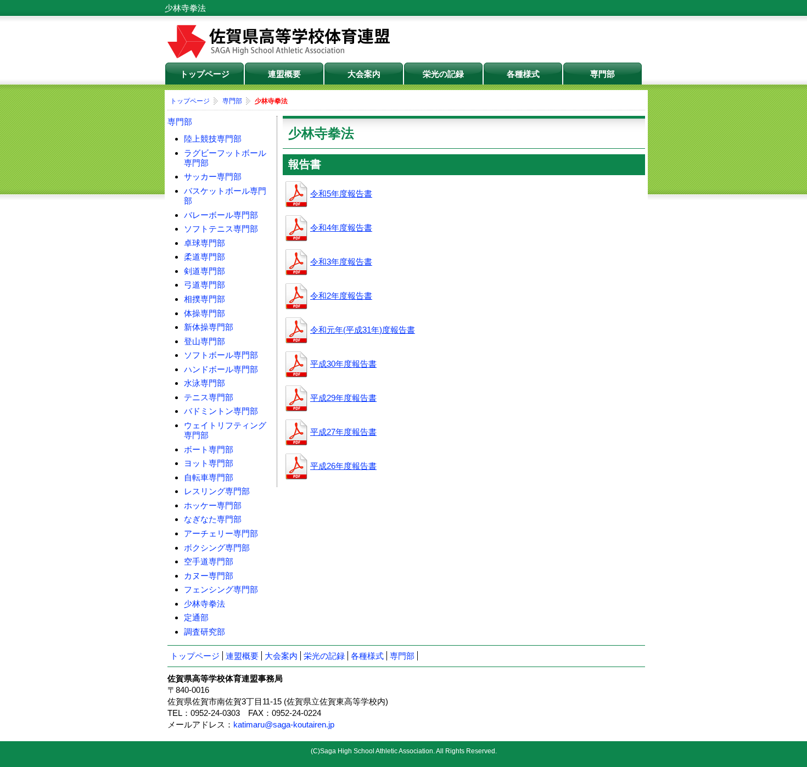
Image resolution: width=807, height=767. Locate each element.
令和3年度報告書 (341, 261)
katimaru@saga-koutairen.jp (283, 724)
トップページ (204, 74)
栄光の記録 (443, 74)
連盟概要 (284, 74)
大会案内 (364, 74)
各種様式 (523, 74)
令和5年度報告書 (341, 193)
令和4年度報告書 (341, 227)
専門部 (602, 74)
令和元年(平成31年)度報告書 (362, 329)
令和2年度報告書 (341, 295)
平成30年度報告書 (343, 363)
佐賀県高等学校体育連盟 (280, 41)
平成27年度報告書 (343, 431)
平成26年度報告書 (343, 466)
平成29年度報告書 (343, 397)
